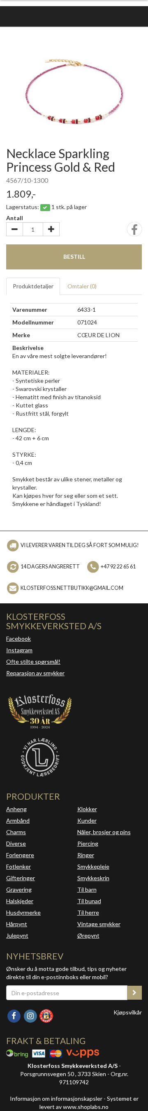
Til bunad (89, 900)
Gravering (19, 889)
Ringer (85, 854)
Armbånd (18, 820)
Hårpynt (16, 923)
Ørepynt (88, 935)
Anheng (16, 808)
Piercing (87, 843)
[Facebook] (14, 1015)
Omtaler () (82, 286)
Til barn (87, 889)
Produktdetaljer (33, 286)
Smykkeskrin (93, 877)
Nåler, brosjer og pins (104, 831)
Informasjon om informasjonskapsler (56, 1098)
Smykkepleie (93, 866)
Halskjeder (19, 900)
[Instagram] (31, 1015)
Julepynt (17, 935)
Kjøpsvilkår (127, 1012)
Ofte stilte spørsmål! (33, 661)
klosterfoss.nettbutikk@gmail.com (72, 588)
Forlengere (20, 854)
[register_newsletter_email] (134, 993)
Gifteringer (20, 877)
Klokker (87, 808)
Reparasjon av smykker (35, 672)
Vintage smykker (98, 923)
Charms (16, 831)
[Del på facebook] (134, 231)
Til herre (88, 912)
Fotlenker (18, 866)
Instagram (19, 649)
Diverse (16, 843)
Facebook (18, 638)
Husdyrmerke (23, 912)
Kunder (87, 820)
